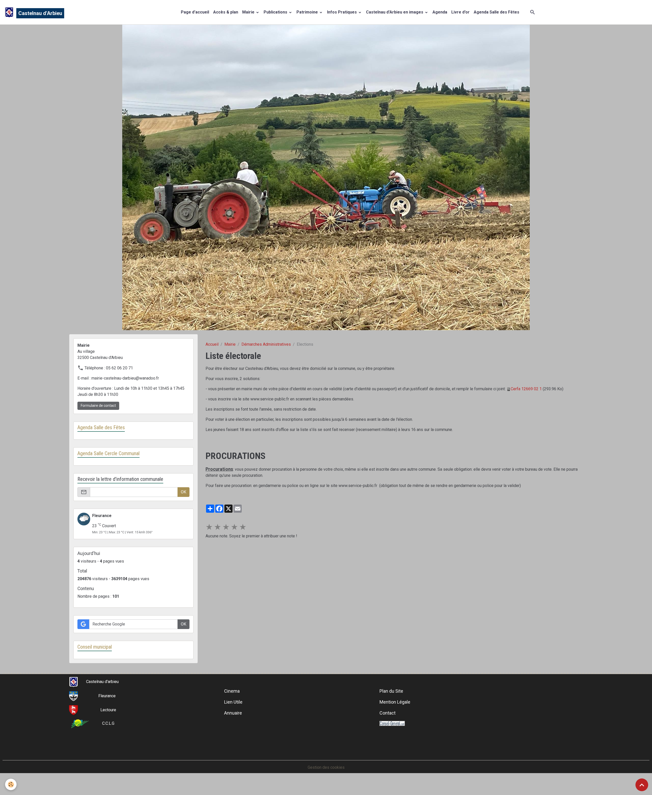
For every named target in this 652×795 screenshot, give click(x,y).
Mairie (248, 12)
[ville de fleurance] (73, 695)
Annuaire (233, 713)
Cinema (232, 691)
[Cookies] (11, 784)
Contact (387, 713)
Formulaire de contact (98, 405)
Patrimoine (307, 12)
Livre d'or (460, 12)
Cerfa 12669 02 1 (526, 388)
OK (183, 492)
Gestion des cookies (326, 767)
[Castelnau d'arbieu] (73, 681)
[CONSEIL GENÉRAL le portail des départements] (392, 723)
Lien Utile (233, 702)
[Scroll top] (641, 784)
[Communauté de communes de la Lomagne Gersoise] (80, 723)
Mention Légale (394, 702)
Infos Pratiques (342, 12)
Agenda (439, 12)
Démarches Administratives (266, 344)
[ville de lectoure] (73, 709)
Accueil (212, 344)
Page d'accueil (195, 12)
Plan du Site (391, 691)
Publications (276, 12)
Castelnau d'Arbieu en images (395, 12)
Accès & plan (225, 12)
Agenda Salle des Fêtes (496, 12)
